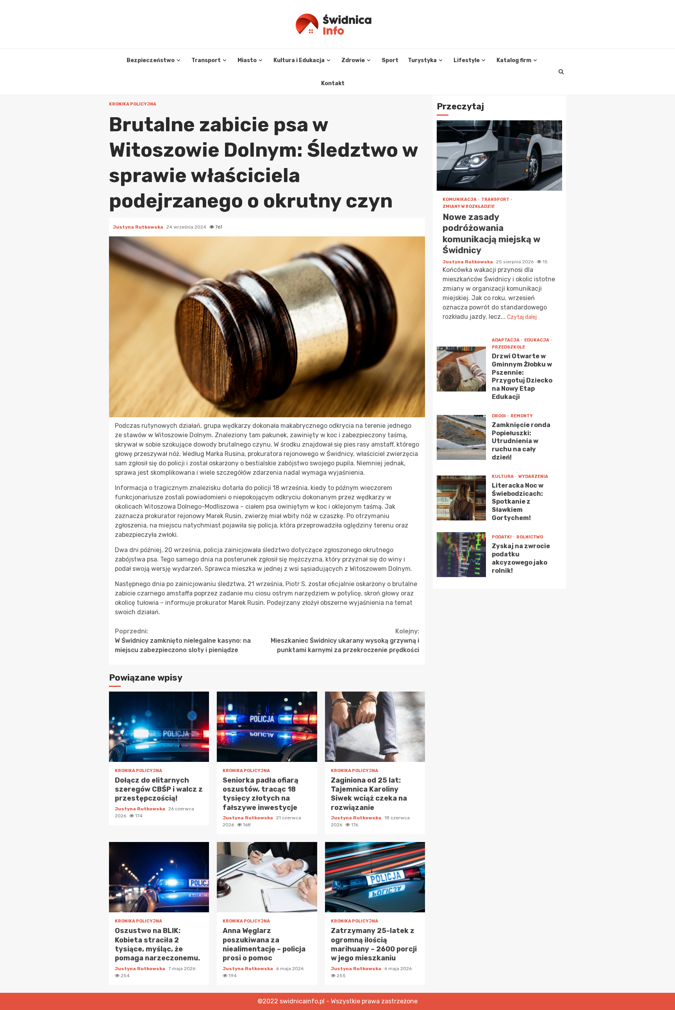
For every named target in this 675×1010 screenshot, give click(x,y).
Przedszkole (508, 347)
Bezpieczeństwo (151, 60)
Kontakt (333, 83)
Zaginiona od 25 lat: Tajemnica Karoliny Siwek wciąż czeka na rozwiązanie (375, 727)
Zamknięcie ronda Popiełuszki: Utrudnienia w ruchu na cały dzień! (461, 437)
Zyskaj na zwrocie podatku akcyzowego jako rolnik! (461, 554)
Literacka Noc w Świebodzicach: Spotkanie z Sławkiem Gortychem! (461, 498)
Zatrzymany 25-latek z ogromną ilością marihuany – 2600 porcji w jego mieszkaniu (375, 877)
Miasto (247, 60)
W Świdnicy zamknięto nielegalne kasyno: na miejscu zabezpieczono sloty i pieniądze (183, 640)
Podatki (502, 537)
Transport (206, 60)
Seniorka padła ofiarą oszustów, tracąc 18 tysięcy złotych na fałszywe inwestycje (267, 727)
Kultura (503, 476)
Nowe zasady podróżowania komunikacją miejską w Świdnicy (499, 155)
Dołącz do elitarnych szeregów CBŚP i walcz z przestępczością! (159, 727)
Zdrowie (353, 60)
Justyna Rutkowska (138, 227)
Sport (390, 60)
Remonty (522, 416)
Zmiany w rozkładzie (469, 206)
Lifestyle (467, 60)
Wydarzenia (533, 476)
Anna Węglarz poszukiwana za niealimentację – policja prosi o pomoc (267, 877)
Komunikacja (460, 199)
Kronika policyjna (132, 104)
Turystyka (422, 60)
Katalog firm (513, 60)
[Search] (561, 71)
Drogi (499, 416)
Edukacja (537, 340)
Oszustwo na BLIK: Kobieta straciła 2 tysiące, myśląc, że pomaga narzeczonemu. (159, 877)
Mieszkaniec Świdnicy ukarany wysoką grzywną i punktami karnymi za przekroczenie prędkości (345, 640)
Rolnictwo (529, 537)
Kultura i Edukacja (299, 60)
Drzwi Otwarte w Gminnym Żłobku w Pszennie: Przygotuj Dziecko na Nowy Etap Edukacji (461, 369)
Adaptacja (506, 340)
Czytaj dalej (522, 317)
